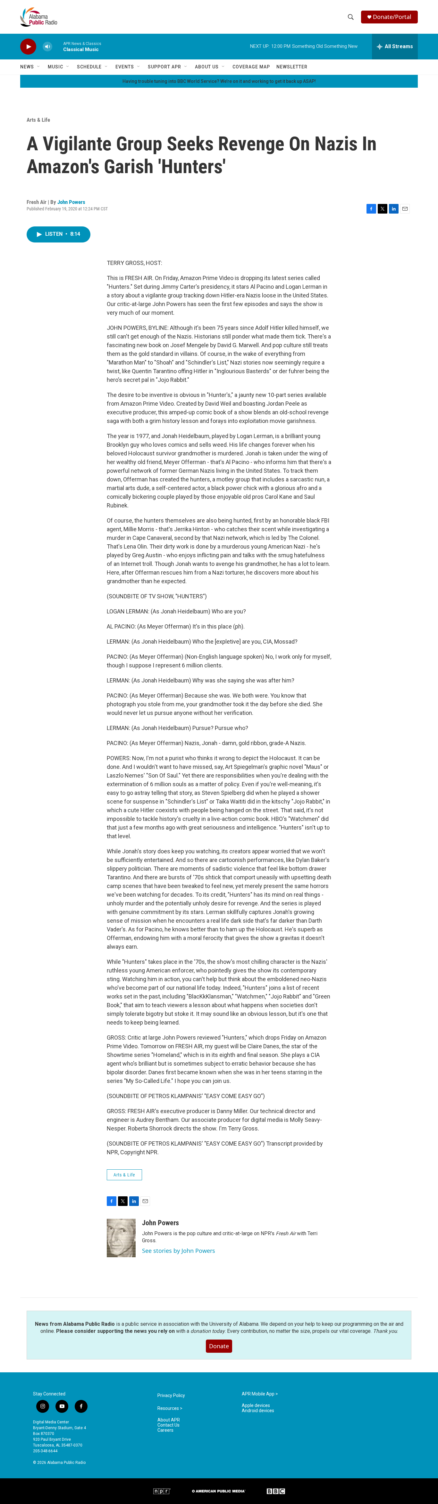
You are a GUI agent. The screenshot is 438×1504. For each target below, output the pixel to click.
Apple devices (256, 1405)
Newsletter (291, 66)
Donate (219, 1346)
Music (55, 66)
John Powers (71, 202)
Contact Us (168, 1425)
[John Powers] (121, 1238)
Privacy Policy (171, 1395)
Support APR (164, 66)
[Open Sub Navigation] (38, 66)
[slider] (58, 46)
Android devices (258, 1410)
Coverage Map (251, 66)
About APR (168, 1420)
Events (124, 66)
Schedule (89, 66)
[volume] (47, 47)
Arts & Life (38, 120)
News (27, 66)
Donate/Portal (392, 16)
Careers (165, 1430)
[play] (28, 46)
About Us (207, 66)
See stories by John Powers (178, 1250)
